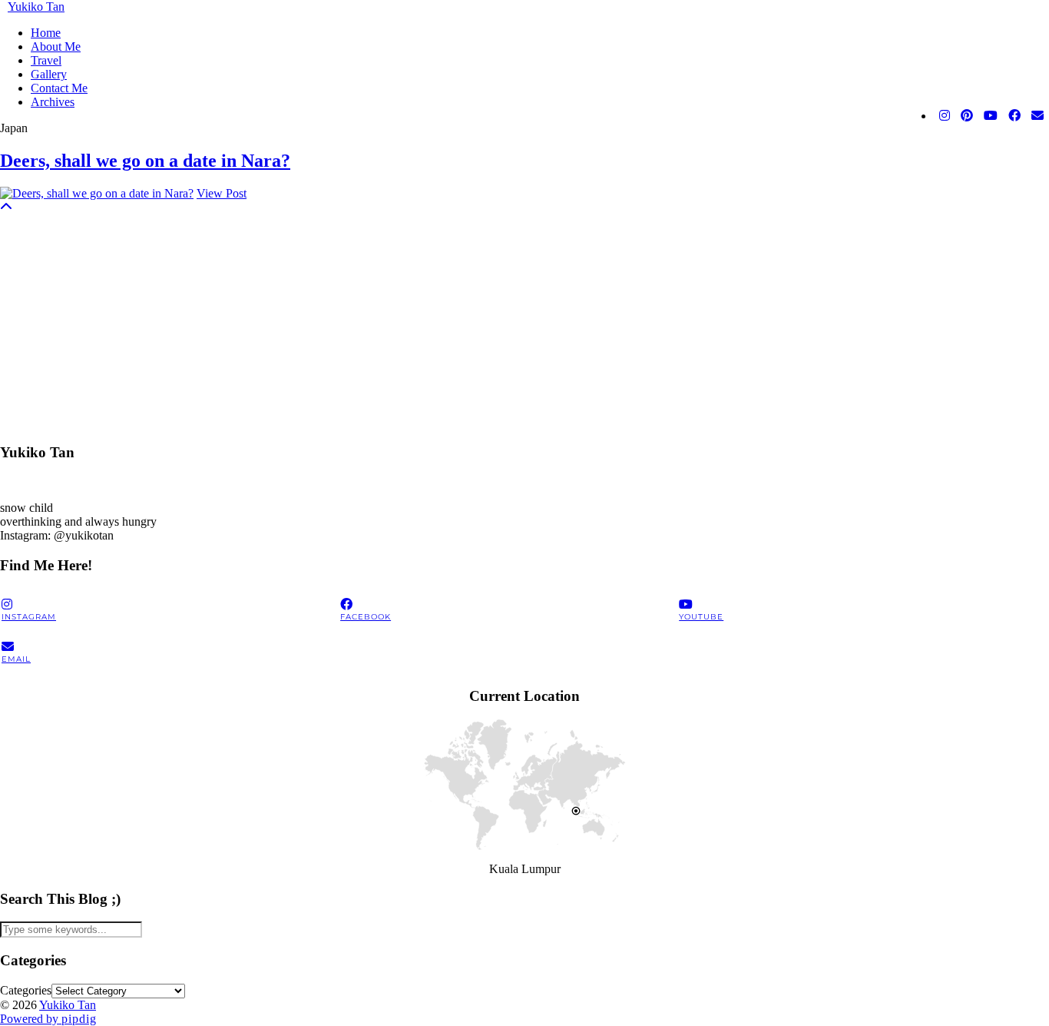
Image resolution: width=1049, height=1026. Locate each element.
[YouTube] (991, 116)
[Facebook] (1014, 116)
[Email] (1037, 116)
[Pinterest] (967, 116)
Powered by (48, 1018)
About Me (56, 46)
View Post (222, 193)
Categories (25, 990)
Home (46, 32)
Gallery (49, 74)
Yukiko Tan (36, 6)
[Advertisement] (461, 322)
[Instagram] (944, 116)
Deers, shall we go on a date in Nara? (145, 161)
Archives (52, 101)
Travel (46, 60)
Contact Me (59, 88)
